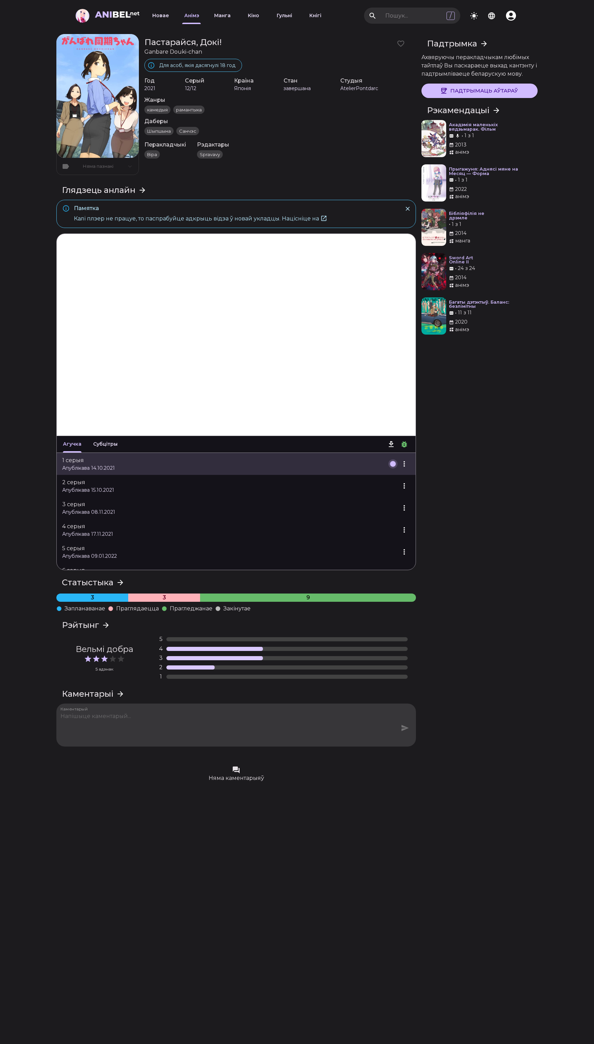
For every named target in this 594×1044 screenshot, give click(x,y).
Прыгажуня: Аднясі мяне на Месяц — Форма (483, 171)
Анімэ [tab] (191, 15)
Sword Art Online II (461, 260)
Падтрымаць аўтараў (484, 90)
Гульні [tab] (284, 15)
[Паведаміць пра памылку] (404, 444)
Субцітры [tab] (105, 444)
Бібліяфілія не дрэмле (466, 215)
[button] (236, 464)
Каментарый (74, 708)
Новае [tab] (160, 15)
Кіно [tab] (253, 15)
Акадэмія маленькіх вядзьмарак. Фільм (473, 127)
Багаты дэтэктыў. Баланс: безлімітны (479, 304)
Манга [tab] (222, 15)
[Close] (408, 209)
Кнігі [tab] (315, 15)
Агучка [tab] (72, 444)
